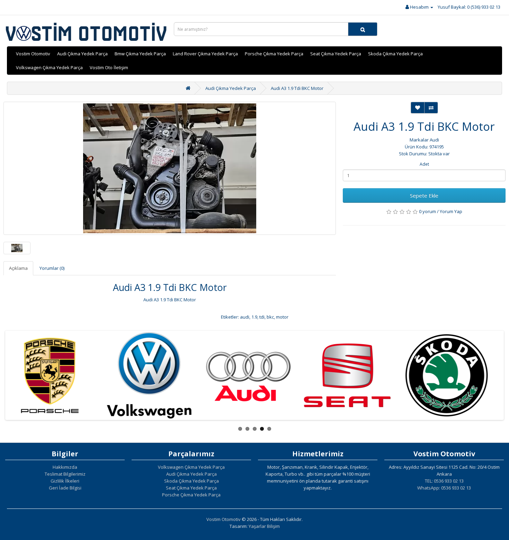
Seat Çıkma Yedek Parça (335, 54)
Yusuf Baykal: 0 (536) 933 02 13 (469, 7)
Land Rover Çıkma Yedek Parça (205, 54)
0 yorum (427, 211)
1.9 (254, 317)
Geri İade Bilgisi (65, 488)
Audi (434, 140)
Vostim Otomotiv (33, 54)
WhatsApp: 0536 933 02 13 (444, 488)
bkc (270, 317)
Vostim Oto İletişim (109, 67)
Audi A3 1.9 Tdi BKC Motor (297, 88)
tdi (262, 317)
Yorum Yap (451, 211)
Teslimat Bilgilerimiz (65, 474)
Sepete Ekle (424, 195)
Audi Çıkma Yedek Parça (82, 54)
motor (282, 317)
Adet (424, 164)
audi (244, 317)
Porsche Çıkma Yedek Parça (274, 54)
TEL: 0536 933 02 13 (444, 481)
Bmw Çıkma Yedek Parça (140, 54)
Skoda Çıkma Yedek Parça (395, 54)
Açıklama (18, 268)
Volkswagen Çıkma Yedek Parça (49, 67)
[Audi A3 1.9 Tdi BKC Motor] (169, 168)
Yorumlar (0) (51, 268)
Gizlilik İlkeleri (65, 481)
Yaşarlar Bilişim (264, 526)
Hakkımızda (65, 467)
